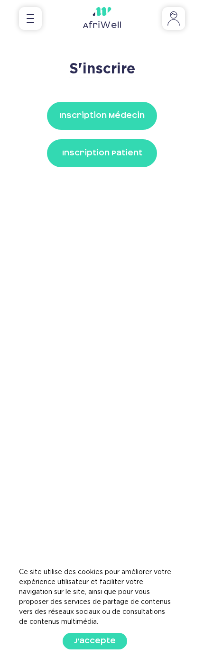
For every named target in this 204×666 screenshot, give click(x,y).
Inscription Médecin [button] (102, 115)
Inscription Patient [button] (102, 153)
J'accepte (95, 641)
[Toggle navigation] (30, 18)
